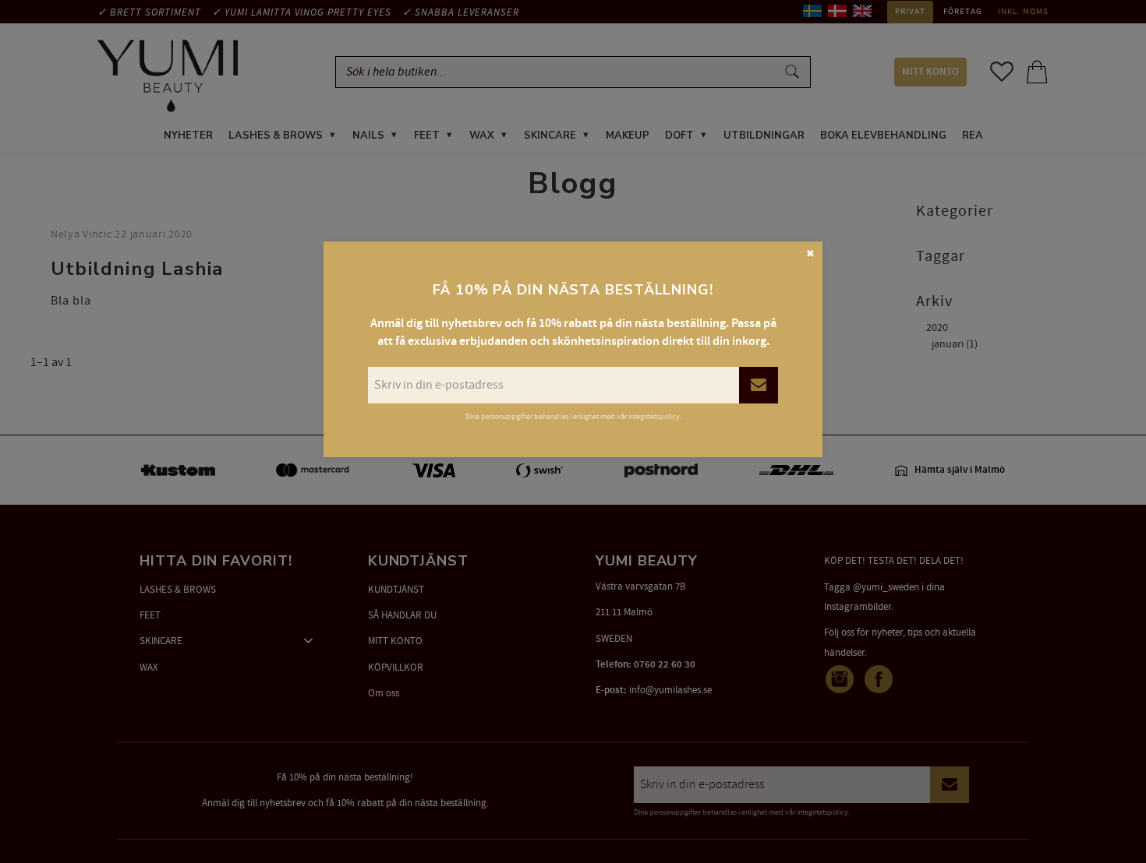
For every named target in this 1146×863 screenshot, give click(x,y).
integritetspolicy (654, 416)
